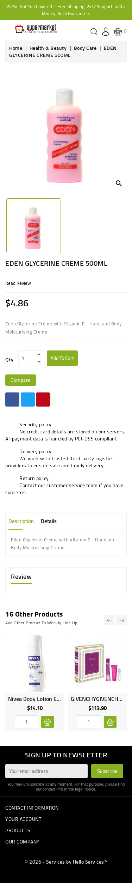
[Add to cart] (47, 722)
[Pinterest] (43, 399)
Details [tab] (49, 521)
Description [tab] (21, 521)
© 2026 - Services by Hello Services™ (66, 861)
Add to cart (62, 358)
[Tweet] (28, 399)
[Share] (12, 399)
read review (18, 283)
